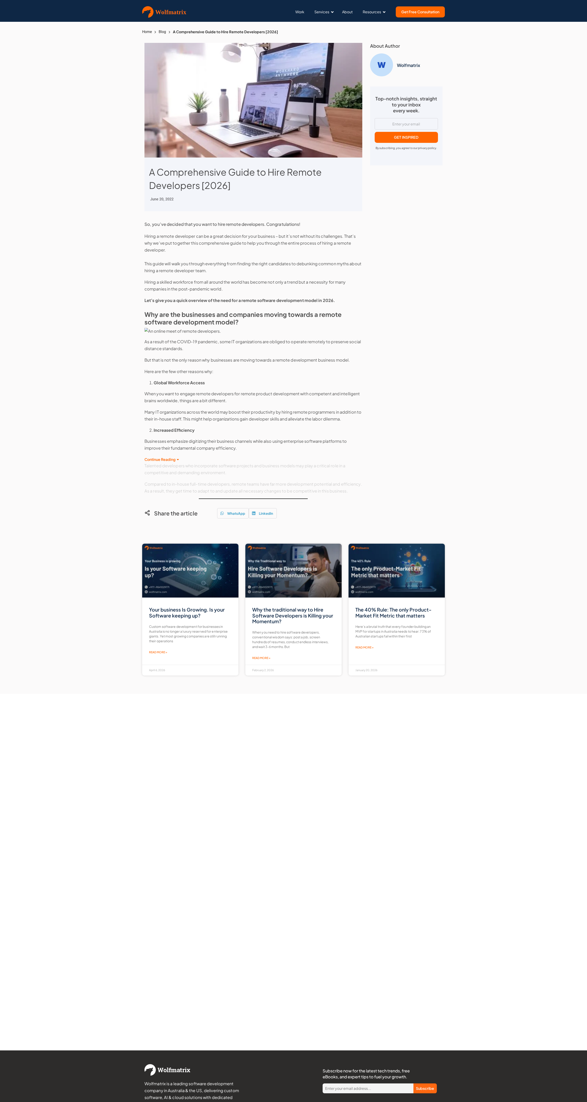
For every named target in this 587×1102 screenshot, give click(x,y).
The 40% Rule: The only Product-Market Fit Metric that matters (393, 612)
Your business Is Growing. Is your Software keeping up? (187, 612)
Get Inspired (406, 137)
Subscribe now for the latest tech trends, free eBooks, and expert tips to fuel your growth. (366, 1073)
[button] (233, 513)
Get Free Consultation (420, 11)
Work (299, 11)
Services (321, 11)
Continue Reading (159, 459)
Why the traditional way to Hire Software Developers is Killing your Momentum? (292, 615)
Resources (372, 11)
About (347, 11)
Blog (162, 32)
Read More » (158, 652)
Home (147, 32)
